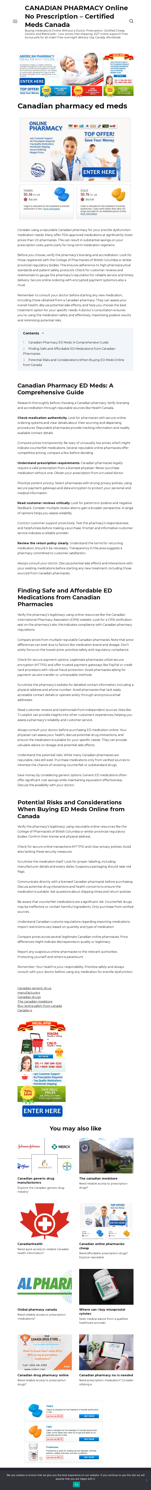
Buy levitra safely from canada (39, 1006)
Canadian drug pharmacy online (43, 1375)
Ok (76, 1484)
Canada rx (24, 1010)
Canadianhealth (30, 1244)
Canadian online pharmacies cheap (101, 1246)
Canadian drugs (29, 997)
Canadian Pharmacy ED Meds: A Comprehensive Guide (68, 342)
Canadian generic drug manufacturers (35, 1180)
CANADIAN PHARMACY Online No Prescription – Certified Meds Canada (76, 16)
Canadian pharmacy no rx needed (106, 1375)
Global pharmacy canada (37, 1309)
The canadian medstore (34, 1001)
